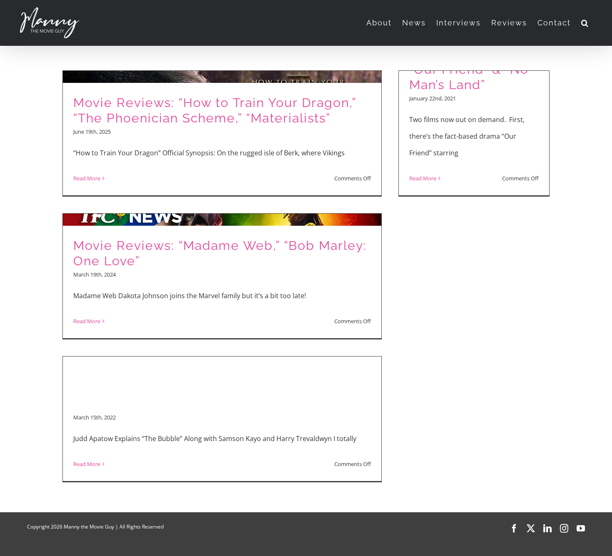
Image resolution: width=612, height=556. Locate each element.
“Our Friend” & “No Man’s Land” (469, 77)
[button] (585, 23)
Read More (86, 178)
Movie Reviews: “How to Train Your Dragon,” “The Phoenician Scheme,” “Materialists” (214, 110)
